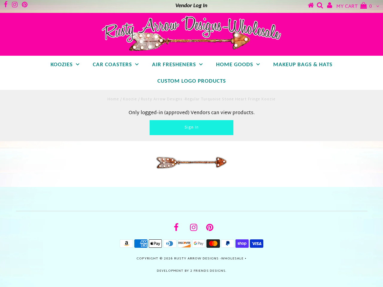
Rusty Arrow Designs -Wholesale (209, 259)
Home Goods (234, 65)
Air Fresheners (174, 65)
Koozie (130, 99)
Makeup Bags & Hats (302, 65)
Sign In (192, 127)
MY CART (354, 6)
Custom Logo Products (191, 81)
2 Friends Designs (207, 271)
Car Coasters (112, 65)
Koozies (62, 65)
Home (113, 99)
